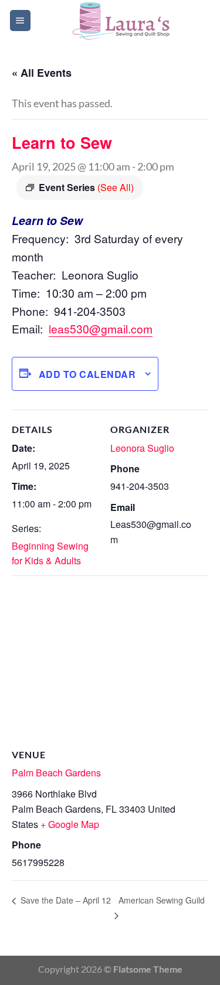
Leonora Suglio (142, 448)
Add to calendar (87, 374)
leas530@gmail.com (101, 328)
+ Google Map (69, 824)
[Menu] (20, 20)
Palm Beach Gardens (56, 772)
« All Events (42, 72)
